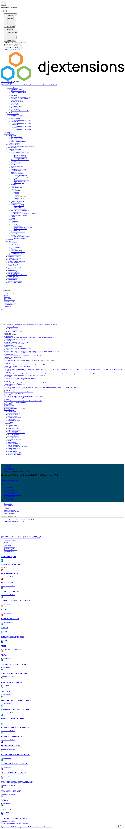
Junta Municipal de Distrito (18, 252)
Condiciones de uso (9, 300)
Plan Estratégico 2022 (20, 181)
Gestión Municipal (9, 134)
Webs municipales (8, 556)
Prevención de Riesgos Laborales (20, 111)
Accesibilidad (7, 306)
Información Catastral (20, 238)
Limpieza (13, 186)
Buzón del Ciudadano (13, 279)
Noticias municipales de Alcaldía (19, 141)
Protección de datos (9, 301)
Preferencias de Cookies (10, 303)
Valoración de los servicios (14, 281)
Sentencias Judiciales (13, 262)
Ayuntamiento (18, 226)
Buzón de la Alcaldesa (17, 138)
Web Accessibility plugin (7, 82)
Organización (11, 219)
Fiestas (13, 167)
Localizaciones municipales (14, 131)
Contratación (14, 233)
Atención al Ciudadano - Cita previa (17, 275)
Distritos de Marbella (13, 114)
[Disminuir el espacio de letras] (19, 48)
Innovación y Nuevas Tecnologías (20, 177)
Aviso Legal (7, 298)
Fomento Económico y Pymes (19, 169)
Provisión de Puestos (16, 106)
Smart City (17, 178)
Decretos (13, 249)
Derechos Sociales (16, 163)
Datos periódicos (15, 230)
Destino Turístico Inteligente (21, 180)
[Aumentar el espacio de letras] (22, 48)
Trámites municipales (13, 256)
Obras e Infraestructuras (17, 201)
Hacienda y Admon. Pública (18, 170)
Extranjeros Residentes (17, 166)
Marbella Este (14, 124)
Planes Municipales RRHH (18, 108)
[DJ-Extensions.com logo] (62, 80)
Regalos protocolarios (17, 140)
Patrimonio (10, 239)
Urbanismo (14, 218)
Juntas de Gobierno (16, 245)
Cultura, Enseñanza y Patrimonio (20, 160)
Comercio (13, 154)
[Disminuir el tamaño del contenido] (23, 42)
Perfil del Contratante (13, 273)
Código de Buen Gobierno (14, 282)
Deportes (13, 161)
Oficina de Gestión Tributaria (22, 236)
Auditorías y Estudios (13, 265)
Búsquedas (7, 297)
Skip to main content (6, 83)
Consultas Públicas (12, 278)
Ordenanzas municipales (14, 255)
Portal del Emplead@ (16, 89)
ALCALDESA (11, 135)
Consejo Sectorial (19, 206)
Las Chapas (14, 127)
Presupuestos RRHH (16, 109)
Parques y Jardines (16, 203)
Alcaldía (13, 150)
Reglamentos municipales (14, 258)
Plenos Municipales (16, 247)
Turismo (13, 216)
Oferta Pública (8, 268)
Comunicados (7, 132)
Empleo (13, 164)
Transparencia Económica (18, 232)
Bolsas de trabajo (15, 104)
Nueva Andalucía (15, 118)
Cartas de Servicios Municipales (16, 261)
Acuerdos (13, 94)
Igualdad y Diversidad (17, 172)
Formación (14, 95)
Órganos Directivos (12, 144)
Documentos (7, 241)
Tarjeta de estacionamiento (21, 198)
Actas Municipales (12, 242)
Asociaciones (17, 207)
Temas (6, 295)
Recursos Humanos (12, 88)
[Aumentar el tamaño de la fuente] (21, 44)
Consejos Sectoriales (16, 253)
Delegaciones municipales (14, 149)
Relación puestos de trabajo (18, 91)
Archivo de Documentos (14, 267)
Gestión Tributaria (16, 235)
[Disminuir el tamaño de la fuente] (19, 44)
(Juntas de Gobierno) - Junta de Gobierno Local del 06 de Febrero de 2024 (21, 536)
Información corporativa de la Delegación (25, 213)
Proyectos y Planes (12, 264)
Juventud (13, 184)
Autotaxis (16, 192)
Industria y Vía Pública (17, 173)
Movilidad (13, 189)
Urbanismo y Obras (12, 112)
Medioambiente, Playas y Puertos (20, 187)
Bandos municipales (16, 250)
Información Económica (13, 222)
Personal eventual (12, 147)
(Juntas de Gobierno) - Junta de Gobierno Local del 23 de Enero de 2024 (20, 538)
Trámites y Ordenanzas (20, 158)
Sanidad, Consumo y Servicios (19, 215)
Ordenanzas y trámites (20, 209)
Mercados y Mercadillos (20, 157)
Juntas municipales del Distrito (22, 117)
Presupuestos (14, 224)
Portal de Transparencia (13, 276)
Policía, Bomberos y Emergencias (20, 210)
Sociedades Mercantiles (20, 229)
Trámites (16, 195)
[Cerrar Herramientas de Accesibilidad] (5, 11)
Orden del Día (15, 244)
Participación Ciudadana (17, 204)
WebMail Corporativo (10, 304)
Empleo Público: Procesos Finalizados (21, 98)
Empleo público (11, 270)
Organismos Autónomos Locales (23, 227)
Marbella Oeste (15, 121)
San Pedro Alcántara (16, 115)
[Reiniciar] (2, 11)
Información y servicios (20, 155)
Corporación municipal (13, 143)
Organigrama (14, 221)
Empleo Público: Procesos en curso (20, 97)
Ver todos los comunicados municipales (14, 408)
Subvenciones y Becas (13, 272)
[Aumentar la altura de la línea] (21, 46)
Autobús (16, 193)
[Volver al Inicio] (29, 85)
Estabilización (14, 103)
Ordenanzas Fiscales (12, 259)
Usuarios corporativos (10, 294)
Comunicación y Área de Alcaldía (20, 152)
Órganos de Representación (18, 92)
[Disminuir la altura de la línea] (18, 46)
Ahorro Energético (19, 183)
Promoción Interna (16, 100)
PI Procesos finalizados (17, 101)
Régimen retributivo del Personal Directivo (22, 146)
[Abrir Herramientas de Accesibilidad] (3, 3)
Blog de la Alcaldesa (16, 137)
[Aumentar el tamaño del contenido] (26, 42)
